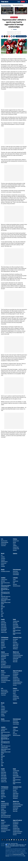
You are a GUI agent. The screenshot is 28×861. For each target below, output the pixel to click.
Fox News (4, 1)
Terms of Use (7, 843)
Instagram (7, 840)
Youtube (9, 840)
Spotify (23, 840)
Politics (15, 539)
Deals (14, 619)
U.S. (2, 539)
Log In (19, 1)
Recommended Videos (6, 5)
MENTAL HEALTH (14, 17)
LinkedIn (14, 840)
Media (2, 569)
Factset (22, 853)
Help (25, 844)
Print (12, 36)
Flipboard (9, 36)
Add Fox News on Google (21, 36)
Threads (7, 36)
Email (14, 36)
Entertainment (17, 569)
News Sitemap (22, 845)
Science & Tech (17, 637)
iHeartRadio (26, 840)
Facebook (2, 36)
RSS (19, 840)
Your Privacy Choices (11, 844)
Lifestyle (15, 577)
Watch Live (16, 652)
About (2, 670)
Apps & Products (17, 670)
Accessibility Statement (14, 845)
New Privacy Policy (14, 843)
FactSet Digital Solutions (17, 854)
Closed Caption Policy (20, 844)
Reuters (15, 29)
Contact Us (7, 845)
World (2, 553)
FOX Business (4, 637)
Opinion (15, 553)
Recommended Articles (18, 5)
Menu (26, 1)
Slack (16, 840)
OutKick (3, 577)
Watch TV (22, 1)
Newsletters (21, 840)
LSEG (24, 855)
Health (3, 619)
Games (3, 652)
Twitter (5, 36)
